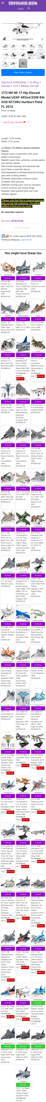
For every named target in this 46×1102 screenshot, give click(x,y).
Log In (21, 8)
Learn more (26, 239)
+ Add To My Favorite (13, 122)
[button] (29, 8)
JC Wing (34, 82)
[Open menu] (3, 3)
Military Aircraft (30, 86)
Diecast (5, 86)
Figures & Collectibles (13, 82)
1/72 (15, 86)
